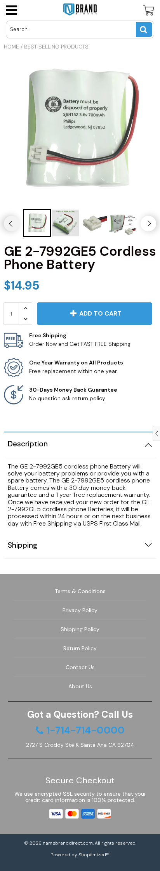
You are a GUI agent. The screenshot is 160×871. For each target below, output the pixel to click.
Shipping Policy (80, 629)
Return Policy (80, 648)
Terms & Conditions (80, 591)
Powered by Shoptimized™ (80, 855)
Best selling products (56, 46)
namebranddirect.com (68, 843)
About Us (80, 686)
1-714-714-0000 (85, 730)
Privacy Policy (80, 610)
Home (11, 46)
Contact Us (80, 667)
